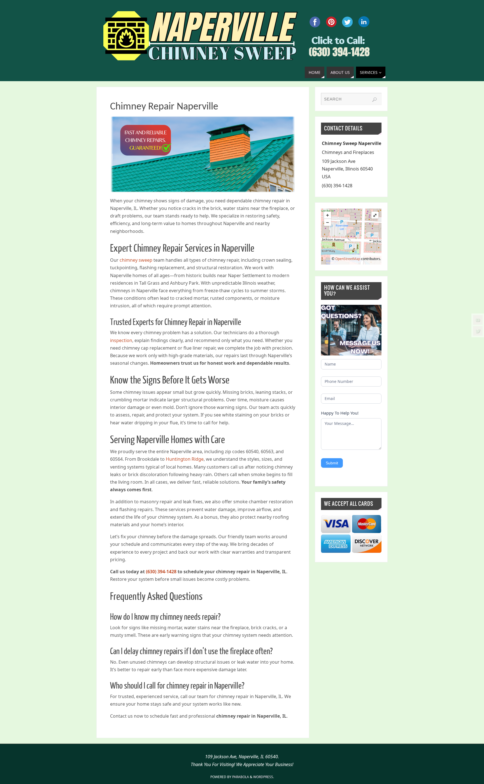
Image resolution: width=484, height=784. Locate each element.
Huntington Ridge (185, 459)
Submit (332, 463)
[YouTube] (478, 320)
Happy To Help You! (340, 413)
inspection (121, 340)
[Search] (374, 99)
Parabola (240, 776)
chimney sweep (136, 260)
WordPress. (263, 776)
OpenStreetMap (347, 258)
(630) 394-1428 (161, 571)
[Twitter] (478, 331)
